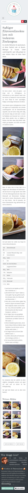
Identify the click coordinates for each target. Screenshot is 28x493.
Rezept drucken (20, 444)
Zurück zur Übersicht (9, 444)
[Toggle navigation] (3, 18)
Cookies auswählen (20, 488)
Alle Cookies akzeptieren (8, 488)
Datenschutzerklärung (6, 484)
